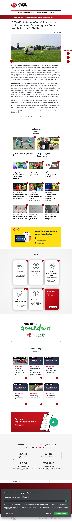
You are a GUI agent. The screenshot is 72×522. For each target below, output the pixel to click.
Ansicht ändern (36, 133)
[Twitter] (16, 32)
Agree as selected (61, 513)
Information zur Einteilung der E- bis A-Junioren (51, 174)
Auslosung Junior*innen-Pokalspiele (33, 218)
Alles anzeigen (36, 131)
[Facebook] (12, 32)
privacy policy (14, 508)
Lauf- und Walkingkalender (20, 300)
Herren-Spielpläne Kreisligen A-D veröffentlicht (50, 218)
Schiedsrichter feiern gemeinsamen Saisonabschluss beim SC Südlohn (46, 154)
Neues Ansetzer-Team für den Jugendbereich (20, 217)
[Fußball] (68, 53)
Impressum (15, 481)
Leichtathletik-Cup (36, 272)
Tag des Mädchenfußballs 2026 (51, 273)
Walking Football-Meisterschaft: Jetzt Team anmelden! (23, 154)
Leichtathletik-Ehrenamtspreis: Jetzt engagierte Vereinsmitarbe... (35, 197)
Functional (8, 500)
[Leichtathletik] (68, 57)
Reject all (48, 513)
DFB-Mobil (20, 272)
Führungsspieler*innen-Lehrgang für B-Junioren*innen (20, 196)
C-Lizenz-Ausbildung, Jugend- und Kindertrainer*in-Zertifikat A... (51, 197)
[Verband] (68, 61)
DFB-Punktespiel (36, 300)
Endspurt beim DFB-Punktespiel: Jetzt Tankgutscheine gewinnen (19, 175)
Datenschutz (21, 481)
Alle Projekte (53, 307)
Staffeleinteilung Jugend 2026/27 (34, 174)
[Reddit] (20, 32)
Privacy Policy (9, 513)
